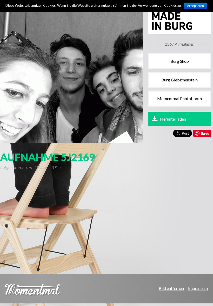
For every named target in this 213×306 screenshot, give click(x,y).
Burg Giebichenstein (179, 79)
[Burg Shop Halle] (178, 28)
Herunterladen (173, 118)
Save (205, 133)
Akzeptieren (195, 6)
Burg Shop (179, 61)
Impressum (198, 288)
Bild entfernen (171, 288)
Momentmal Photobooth (179, 98)
